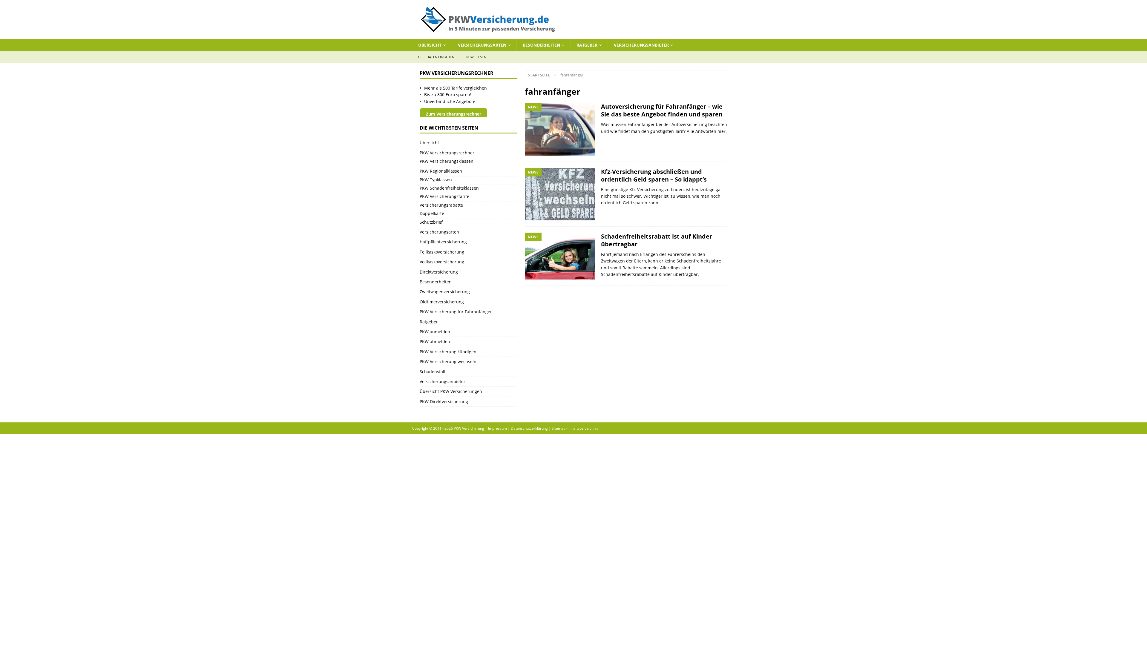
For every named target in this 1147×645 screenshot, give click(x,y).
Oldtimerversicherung (442, 302)
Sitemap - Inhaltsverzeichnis (575, 428)
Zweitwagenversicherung (445, 291)
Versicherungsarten (482, 45)
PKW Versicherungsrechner (447, 153)
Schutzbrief (431, 222)
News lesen (476, 57)
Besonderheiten (541, 45)
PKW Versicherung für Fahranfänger (456, 311)
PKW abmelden (435, 341)
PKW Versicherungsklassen (446, 161)
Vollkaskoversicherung (442, 262)
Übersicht (429, 45)
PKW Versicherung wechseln (448, 361)
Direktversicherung (439, 272)
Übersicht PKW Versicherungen (451, 391)
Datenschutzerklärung (529, 428)
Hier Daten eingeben (436, 57)
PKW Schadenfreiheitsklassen (449, 188)
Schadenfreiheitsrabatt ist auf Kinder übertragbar (656, 240)
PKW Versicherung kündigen (448, 351)
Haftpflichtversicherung (443, 242)
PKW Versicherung (469, 428)
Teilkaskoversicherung (442, 252)
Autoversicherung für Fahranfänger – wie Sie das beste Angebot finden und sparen (662, 110)
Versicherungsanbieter (641, 45)
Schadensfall (432, 371)
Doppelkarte (432, 213)
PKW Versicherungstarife (444, 196)
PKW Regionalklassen (441, 171)
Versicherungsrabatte (441, 205)
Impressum (497, 428)
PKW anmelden (435, 331)
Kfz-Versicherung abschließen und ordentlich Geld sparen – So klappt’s (654, 175)
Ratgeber (586, 45)
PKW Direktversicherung (444, 401)
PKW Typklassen (436, 179)
